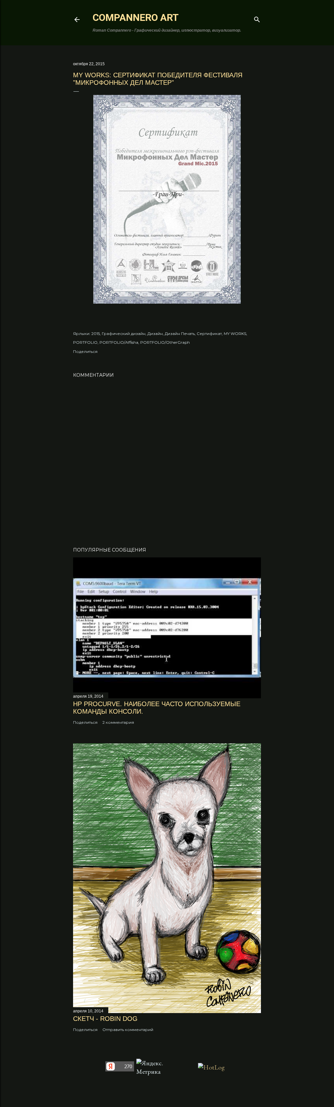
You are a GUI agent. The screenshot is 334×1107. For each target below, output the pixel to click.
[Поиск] (257, 18)
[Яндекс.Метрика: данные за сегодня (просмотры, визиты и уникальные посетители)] (151, 1067)
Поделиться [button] (85, 351)
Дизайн (155, 333)
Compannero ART (136, 17)
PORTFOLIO (85, 342)
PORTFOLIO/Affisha (118, 342)
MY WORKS (235, 333)
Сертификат (209, 333)
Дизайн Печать (180, 333)
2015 (95, 333)
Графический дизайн (123, 333)
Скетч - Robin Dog (105, 1018)
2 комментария (118, 722)
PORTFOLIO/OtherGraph (165, 342)
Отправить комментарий (127, 1029)
